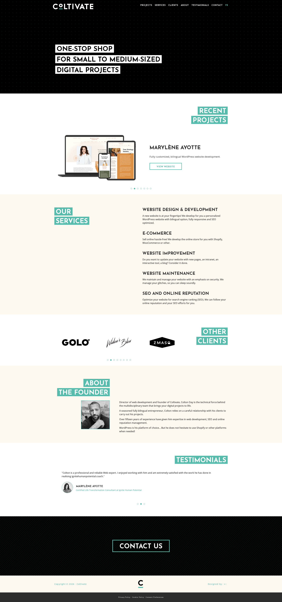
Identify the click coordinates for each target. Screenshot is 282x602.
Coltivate (73, 7)
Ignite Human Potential (130, 490)
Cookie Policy (138, 597)
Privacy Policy (124, 597)
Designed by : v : (217, 584)
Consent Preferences (155, 597)
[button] (131, 188)
